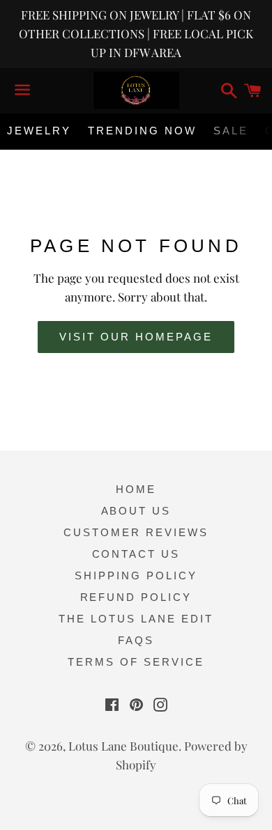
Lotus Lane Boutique (123, 745)
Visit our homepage (136, 337)
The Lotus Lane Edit (136, 619)
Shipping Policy (136, 575)
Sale (230, 130)
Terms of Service (136, 662)
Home (136, 489)
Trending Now (142, 130)
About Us (136, 511)
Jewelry (39, 130)
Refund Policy (136, 597)
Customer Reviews (136, 532)
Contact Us (136, 554)
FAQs (136, 640)
